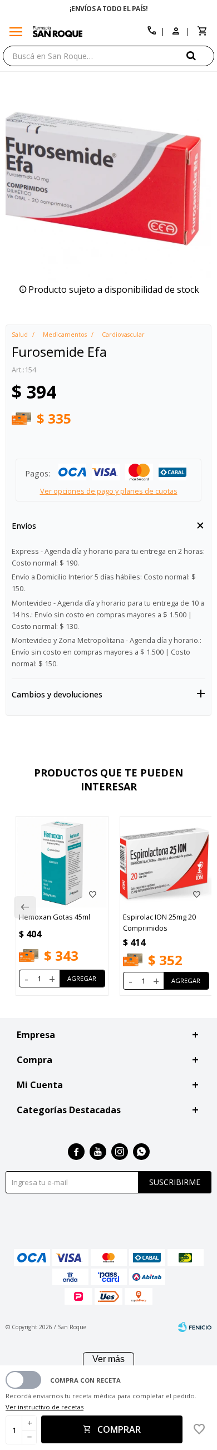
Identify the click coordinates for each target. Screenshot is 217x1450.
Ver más (108, 1359)
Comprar (119, 1429)
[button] (200, 55)
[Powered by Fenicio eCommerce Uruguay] (194, 1327)
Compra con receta (85, 1380)
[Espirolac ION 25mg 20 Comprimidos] (166, 862)
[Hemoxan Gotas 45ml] (62, 862)
